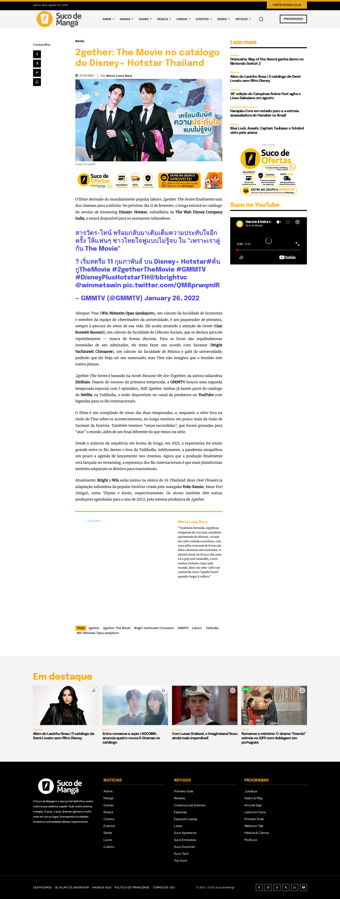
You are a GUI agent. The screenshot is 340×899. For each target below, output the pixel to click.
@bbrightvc (168, 277)
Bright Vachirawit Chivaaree (154, 628)
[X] (37, 63)
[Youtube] (303, 887)
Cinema (234, 72)
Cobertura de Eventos (243, 107)
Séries (79, 41)
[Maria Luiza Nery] (124, 568)
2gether (94, 628)
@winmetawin (98, 285)
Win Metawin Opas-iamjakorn (98, 633)
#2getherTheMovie (143, 270)
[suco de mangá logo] (60, 19)
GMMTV (182, 628)
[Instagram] (268, 887)
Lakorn (197, 628)
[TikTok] (276, 887)
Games (234, 55)
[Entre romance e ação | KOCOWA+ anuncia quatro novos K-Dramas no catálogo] (135, 705)
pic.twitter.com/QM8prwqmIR (171, 285)
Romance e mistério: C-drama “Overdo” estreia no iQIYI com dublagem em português (273, 738)
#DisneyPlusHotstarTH (112, 277)
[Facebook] (37, 54)
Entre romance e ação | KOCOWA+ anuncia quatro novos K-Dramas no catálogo (131, 738)
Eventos (235, 89)
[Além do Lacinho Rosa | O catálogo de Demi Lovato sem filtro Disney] (66, 705)
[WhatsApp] (37, 82)
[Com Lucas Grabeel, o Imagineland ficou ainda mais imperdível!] (204, 705)
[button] (261, 19)
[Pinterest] (37, 73)
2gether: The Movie (117, 628)
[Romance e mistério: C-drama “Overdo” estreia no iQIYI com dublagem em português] (274, 705)
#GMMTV (191, 270)
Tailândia (212, 628)
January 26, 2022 (172, 298)
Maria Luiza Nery (119, 76)
